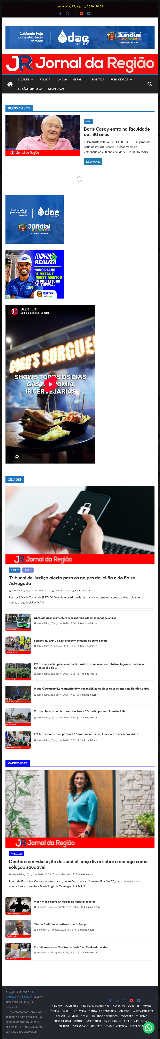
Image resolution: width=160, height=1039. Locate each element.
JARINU (67, 1011)
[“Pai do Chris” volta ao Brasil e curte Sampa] (18, 927)
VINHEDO (124, 1011)
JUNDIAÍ (62, 79)
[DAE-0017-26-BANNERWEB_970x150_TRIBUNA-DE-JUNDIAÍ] (79, 29)
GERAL (77, 79)
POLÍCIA (45, 79)
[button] (31, 79)
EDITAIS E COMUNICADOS (68, 1021)
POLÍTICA (98, 79)
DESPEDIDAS (56, 89)
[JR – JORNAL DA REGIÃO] (79, 56)
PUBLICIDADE (119, 79)
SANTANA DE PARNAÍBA (102, 1011)
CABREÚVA (119, 1006)
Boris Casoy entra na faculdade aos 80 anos (117, 131)
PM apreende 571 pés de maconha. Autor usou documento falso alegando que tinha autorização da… (89, 665)
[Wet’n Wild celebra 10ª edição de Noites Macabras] (18, 904)
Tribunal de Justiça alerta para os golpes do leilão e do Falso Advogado (72, 580)
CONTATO (96, 1026)
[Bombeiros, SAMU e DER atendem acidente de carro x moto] (18, 643)
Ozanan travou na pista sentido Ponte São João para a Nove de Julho (80, 711)
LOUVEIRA (80, 1011)
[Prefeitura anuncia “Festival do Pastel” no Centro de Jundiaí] (18, 950)
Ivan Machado (62, 590)
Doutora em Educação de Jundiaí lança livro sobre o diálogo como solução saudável (78, 864)
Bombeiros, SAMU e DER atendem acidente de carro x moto (71, 640)
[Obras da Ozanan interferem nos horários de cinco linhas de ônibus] (18, 621)
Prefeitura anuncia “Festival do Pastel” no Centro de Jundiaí (71, 947)
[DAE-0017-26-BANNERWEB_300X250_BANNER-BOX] (34, 197)
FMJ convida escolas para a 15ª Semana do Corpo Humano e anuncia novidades (87, 734)
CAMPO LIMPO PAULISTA (95, 1006)
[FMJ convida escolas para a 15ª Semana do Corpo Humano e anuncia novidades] (18, 738)
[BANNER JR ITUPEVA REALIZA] (34, 252)
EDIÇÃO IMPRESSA (30, 89)
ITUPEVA (55, 1011)
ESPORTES (127, 1016)
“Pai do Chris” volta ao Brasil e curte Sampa (60, 924)
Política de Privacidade (136, 1021)
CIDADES (23, 79)
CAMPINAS (71, 1006)
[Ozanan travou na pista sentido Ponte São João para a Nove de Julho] (18, 715)
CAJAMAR (134, 1006)
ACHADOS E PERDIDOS (105, 1016)
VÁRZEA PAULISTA (143, 1011)
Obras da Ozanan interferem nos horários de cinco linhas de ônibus (75, 618)
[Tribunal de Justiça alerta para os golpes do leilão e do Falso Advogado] (79, 525)
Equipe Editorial (112, 1021)
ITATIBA (147, 1006)
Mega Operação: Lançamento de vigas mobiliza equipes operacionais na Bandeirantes (91, 688)
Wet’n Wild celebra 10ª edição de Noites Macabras (64, 901)
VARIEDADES (16, 854)
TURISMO (141, 1016)
